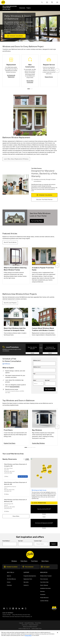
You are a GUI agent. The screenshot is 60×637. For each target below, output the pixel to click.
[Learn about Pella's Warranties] (54, 608)
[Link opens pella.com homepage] (30, 554)
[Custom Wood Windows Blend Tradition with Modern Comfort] (44, 322)
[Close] (57, 632)
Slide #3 (34, 447)
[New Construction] (30, 71)
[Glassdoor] (26, 608)
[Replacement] (11, 71)
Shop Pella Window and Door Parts (21, 614)
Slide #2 (31, 447)
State (34, 380)
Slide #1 (28, 447)
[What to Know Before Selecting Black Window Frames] (16, 265)
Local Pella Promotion (22, 98)
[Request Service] (48, 71)
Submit (53, 544)
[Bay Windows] (44, 427)
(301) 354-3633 (6, 9)
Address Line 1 (36, 360)
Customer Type (37, 541)
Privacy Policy (28, 635)
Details (32, 353)
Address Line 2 (36, 367)
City (34, 373)
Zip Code (47, 380)
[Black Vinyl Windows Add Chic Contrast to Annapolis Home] (16, 322)
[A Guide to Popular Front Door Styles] (44, 265)
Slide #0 (26, 447)
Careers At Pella (6, 614)
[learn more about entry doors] (16, 427)
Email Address (6, 541)
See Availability (49, 389)
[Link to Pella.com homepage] (3, 2)
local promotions (14, 386)
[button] (44, 470)
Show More (16, 516)
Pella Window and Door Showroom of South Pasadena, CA (17, 616)
